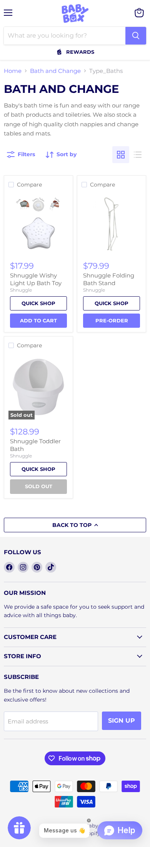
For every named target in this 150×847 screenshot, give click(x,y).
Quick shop (38, 303)
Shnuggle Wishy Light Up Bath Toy (36, 279)
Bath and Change (55, 71)
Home (13, 71)
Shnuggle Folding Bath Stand (108, 279)
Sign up (121, 720)
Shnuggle (21, 290)
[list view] (137, 154)
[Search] (135, 36)
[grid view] (120, 154)
